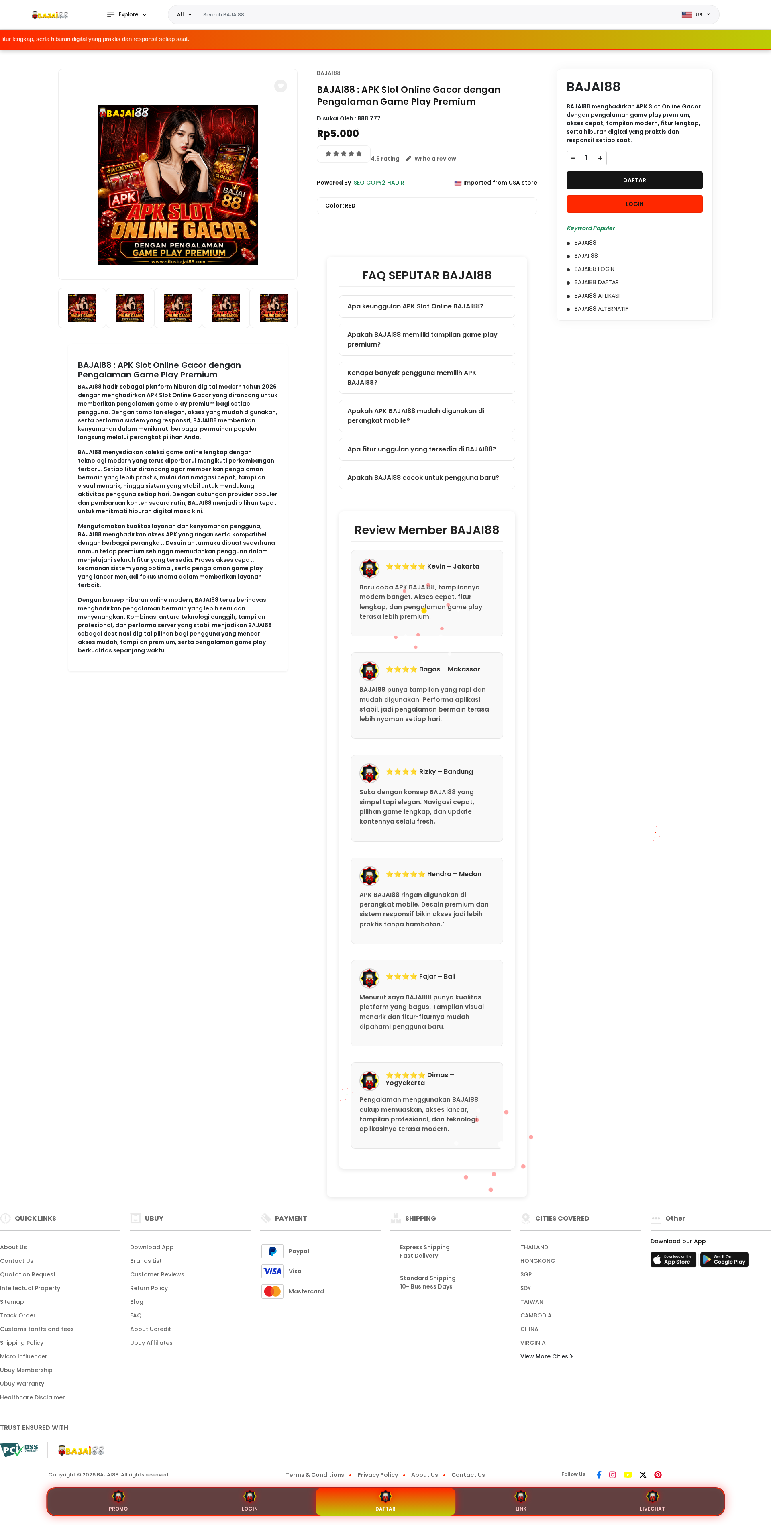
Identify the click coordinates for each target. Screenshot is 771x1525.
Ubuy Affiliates (151, 1343)
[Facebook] (599, 1476)
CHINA (529, 1329)
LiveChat (652, 1508)
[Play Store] (724, 1262)
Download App (152, 1247)
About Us (13, 1247)
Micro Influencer (23, 1356)
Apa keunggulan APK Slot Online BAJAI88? (415, 306)
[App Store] (675, 1262)
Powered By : (335, 183)
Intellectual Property (30, 1288)
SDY (525, 1288)
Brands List (146, 1261)
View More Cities (545, 1356)
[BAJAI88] (50, 14)
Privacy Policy (377, 1475)
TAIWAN (531, 1302)
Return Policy (149, 1288)
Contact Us (16, 1261)
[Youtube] (627, 1476)
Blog (136, 1302)
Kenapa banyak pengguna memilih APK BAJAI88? (412, 377)
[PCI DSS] (19, 1450)
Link (521, 1508)
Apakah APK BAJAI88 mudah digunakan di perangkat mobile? (415, 415)
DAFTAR (634, 180)
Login (250, 1508)
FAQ (136, 1315)
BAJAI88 (329, 73)
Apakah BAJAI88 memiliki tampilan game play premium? (422, 339)
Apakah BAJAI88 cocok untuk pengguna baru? (423, 477)
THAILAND (534, 1247)
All (180, 14)
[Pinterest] (658, 1476)
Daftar (385, 1508)
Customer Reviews (157, 1274)
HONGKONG (537, 1261)
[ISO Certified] (77, 1449)
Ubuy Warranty (22, 1384)
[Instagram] (612, 1476)
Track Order (18, 1315)
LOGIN (635, 204)
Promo (118, 1508)
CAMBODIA (536, 1315)
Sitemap (12, 1302)
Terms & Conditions (315, 1475)
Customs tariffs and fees (37, 1329)
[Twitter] (643, 1476)
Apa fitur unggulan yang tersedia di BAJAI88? (421, 449)
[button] (280, 86)
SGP (526, 1274)
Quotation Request (28, 1274)
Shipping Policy (21, 1343)
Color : (340, 206)
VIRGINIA (533, 1343)
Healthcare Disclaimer (32, 1397)
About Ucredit (150, 1329)
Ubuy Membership (26, 1370)
